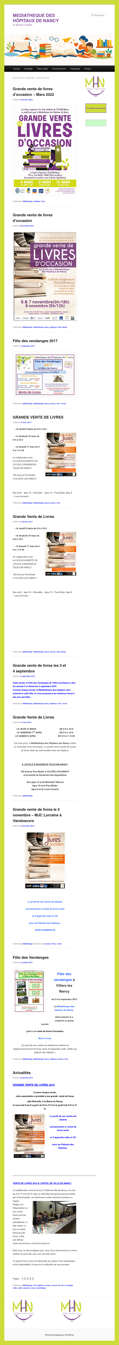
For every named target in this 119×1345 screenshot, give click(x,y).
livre (43, 201)
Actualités (28, 68)
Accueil (16, 68)
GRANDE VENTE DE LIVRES (38, 417)
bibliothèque (28, 201)
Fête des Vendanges (31, 957)
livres (53, 943)
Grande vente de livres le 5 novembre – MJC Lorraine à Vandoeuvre (37, 815)
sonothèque (41, 1288)
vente (59, 943)
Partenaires (75, 68)
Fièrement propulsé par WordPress (59, 1335)
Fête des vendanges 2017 (35, 340)
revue (63, 403)
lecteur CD (56, 1285)
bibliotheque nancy (41, 327)
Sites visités (42, 68)
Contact (87, 68)
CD (35, 1285)
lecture (48, 943)
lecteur (53, 403)
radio (15, 1288)
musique (69, 1285)
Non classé (62, 327)
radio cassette (24, 1288)
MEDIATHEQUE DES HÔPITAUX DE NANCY (36, 17)
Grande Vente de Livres (33, 516)
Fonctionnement (59, 68)
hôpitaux (37, 201)
